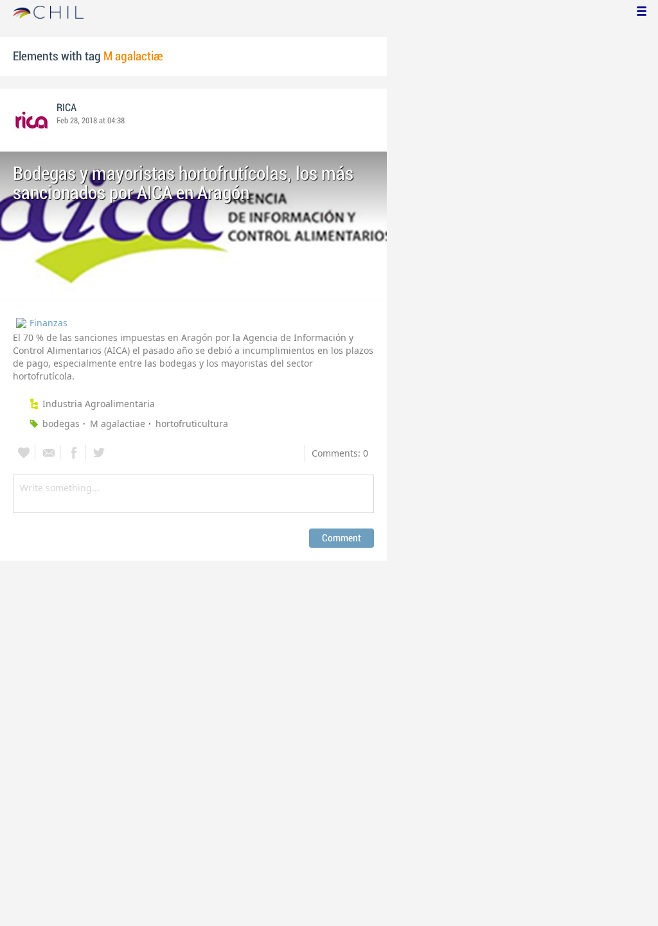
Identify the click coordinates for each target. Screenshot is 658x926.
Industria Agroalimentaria (98, 403)
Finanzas (48, 323)
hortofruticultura (192, 423)
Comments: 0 (340, 453)
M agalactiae (117, 423)
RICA (66, 108)
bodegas (61, 423)
